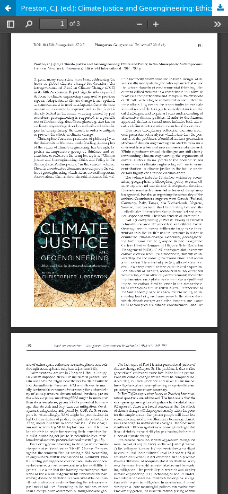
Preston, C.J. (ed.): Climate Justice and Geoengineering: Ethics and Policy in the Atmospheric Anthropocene (124, 8)
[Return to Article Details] (8, 8)
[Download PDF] (220, 8)
